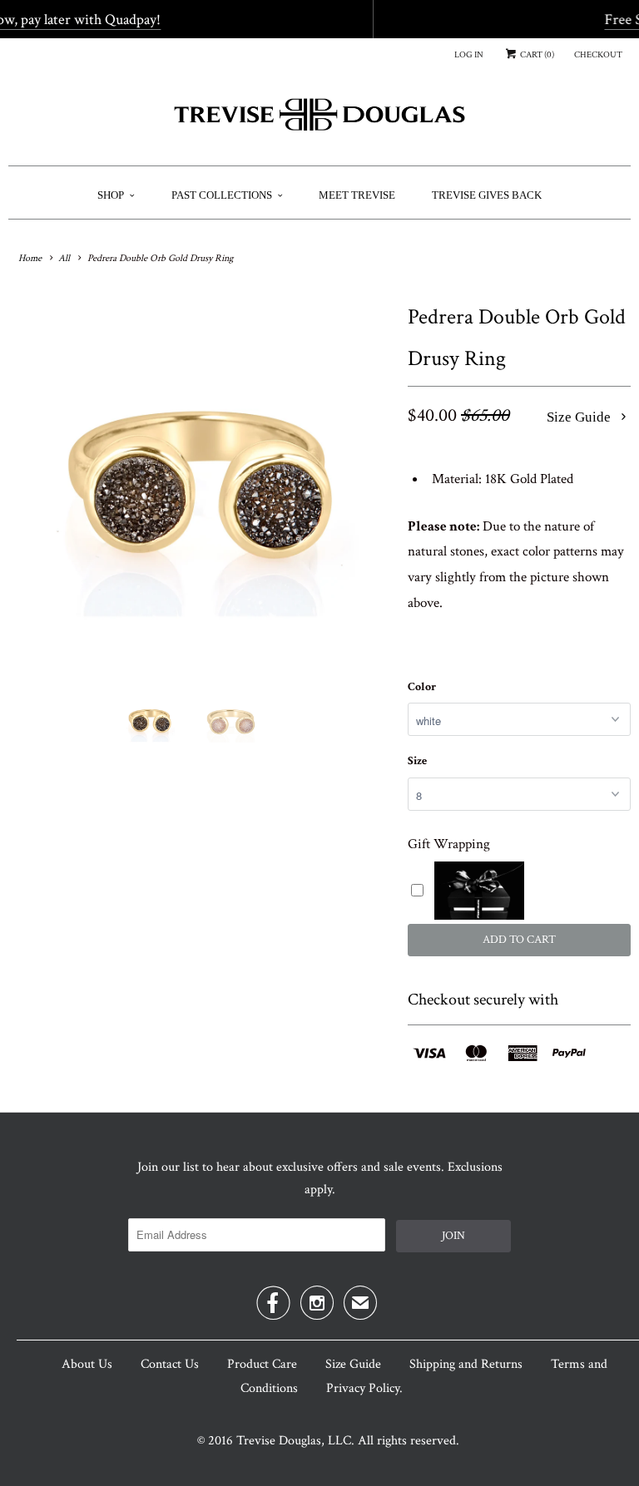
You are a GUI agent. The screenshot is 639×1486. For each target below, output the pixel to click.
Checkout (598, 55)
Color (422, 686)
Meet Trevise (357, 195)
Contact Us (170, 1364)
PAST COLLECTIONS (221, 195)
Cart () (536, 55)
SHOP (110, 195)
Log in (468, 55)
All (64, 258)
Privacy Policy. (364, 1388)
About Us (87, 1364)
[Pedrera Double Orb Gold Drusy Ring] (199, 487)
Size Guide (580, 417)
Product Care (262, 1364)
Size (417, 760)
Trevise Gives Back (487, 195)
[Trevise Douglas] (319, 120)
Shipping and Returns (466, 1364)
